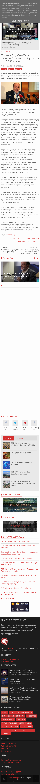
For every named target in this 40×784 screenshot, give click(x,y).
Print (11, 69)
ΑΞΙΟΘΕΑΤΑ (6, 734)
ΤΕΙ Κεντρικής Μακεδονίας (11, 659)
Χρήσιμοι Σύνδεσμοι (9, 746)
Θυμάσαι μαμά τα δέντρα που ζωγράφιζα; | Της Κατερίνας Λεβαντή (18, 583)
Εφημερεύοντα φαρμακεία (11, 760)
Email (19, 69)
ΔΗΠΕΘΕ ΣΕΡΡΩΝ (8, 719)
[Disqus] (20, 320)
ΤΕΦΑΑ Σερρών (7, 661)
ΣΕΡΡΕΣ (5, 712)
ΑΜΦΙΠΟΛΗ (21, 719)
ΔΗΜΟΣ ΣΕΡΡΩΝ (8, 716)
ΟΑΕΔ (16, 727)
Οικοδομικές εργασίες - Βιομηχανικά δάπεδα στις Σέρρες (17, 44)
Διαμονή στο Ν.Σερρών (9, 774)
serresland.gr (8, 648)
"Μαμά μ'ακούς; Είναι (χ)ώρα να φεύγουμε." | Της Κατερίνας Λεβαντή (23, 671)
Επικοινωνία (6, 751)
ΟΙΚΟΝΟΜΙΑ (20, 716)
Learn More (17, 21)
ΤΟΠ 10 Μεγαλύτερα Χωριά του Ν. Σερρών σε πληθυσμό (23, 473)
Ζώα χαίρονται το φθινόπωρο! (22, 453)
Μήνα (31, 438)
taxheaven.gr (10, 235)
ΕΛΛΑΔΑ (26, 239)
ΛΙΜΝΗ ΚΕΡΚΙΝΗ (28, 730)
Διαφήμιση (5, 748)
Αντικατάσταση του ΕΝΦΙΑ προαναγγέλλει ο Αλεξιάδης (17, 275)
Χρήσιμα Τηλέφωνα (8, 743)
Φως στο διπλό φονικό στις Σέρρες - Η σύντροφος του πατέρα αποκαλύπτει (19, 553)
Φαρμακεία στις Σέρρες (10, 762)
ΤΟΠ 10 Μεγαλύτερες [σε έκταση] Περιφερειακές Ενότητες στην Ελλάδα (19, 570)
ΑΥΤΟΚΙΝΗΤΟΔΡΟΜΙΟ (9, 723)
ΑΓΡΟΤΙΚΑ (11, 239)
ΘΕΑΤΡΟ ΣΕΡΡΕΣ (26, 727)
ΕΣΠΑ (4, 730)
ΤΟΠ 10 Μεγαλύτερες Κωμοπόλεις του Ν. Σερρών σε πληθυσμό (19, 564)
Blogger (24, 782)
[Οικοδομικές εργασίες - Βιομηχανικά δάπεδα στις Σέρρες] (20, 31)
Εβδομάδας (20, 438)
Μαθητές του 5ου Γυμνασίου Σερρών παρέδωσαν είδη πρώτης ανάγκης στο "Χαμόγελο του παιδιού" (23, 690)
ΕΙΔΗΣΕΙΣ (19, 239)
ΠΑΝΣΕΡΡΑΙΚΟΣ (26, 712)
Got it (26, 21)
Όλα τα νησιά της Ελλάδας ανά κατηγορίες (16, 541)
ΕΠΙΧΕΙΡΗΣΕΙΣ (7, 727)
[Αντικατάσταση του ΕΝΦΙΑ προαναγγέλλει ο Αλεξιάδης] (20, 272)
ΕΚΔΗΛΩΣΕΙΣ (14, 712)
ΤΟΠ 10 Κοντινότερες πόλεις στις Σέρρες (16, 558)
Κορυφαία (8, 438)
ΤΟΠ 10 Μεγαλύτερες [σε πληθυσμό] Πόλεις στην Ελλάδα (23, 444)
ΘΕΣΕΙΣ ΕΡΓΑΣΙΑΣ (25, 723)
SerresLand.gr (14, 778)
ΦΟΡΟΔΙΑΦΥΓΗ (33, 241)
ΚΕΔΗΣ (10, 730)
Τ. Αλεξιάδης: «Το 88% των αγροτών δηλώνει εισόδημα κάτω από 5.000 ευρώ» (20, 58)
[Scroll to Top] (36, 778)
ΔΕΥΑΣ (17, 730)
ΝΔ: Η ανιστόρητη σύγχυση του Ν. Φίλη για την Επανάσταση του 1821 (18, 594)
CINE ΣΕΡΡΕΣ (31, 716)
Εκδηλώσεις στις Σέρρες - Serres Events (16, 588)
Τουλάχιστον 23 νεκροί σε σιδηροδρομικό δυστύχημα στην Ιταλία (23, 484)
